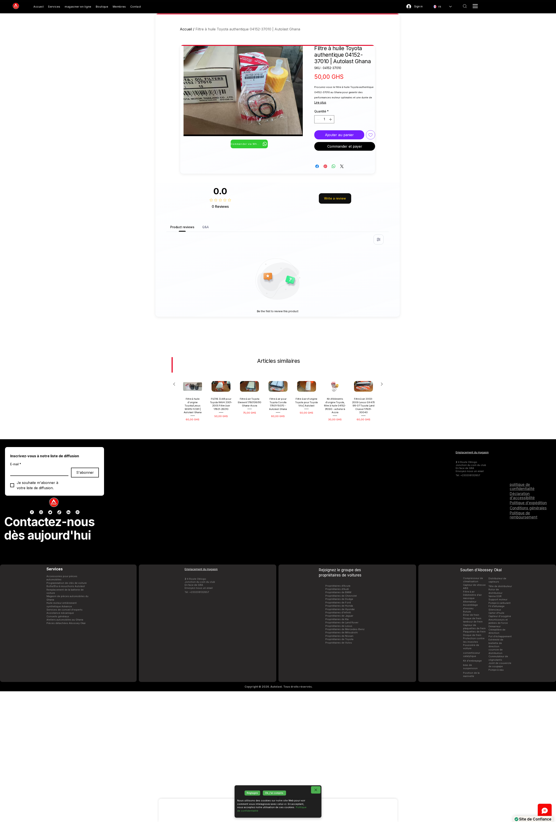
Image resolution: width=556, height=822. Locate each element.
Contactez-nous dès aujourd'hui (49, 528)
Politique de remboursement (523, 515)
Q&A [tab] (205, 227)
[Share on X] (341, 166)
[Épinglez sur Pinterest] (325, 166)
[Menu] (475, 6)
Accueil (186, 29)
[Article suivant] (381, 384)
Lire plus (320, 102)
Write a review (335, 198)
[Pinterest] (77, 512)
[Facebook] (32, 512)
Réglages (252, 792)
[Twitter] (50, 512)
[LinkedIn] (68, 512)
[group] (278, 402)
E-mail (15, 464)
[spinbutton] (324, 119)
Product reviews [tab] (182, 227)
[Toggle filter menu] (379, 239)
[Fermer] (316, 790)
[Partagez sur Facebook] (317, 166)
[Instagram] (41, 512)
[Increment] (331, 119)
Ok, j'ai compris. (274, 792)
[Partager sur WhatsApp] (333, 166)
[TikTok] (59, 512)
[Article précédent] (174, 384)
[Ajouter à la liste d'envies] (370, 134)
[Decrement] (317, 119)
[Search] (464, 6)
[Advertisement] (278, 756)
